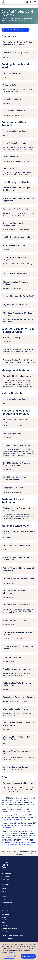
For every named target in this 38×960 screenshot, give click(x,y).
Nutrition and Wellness (7, 882)
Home (3, 6)
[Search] (31, 2)
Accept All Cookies (28, 956)
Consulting (4, 896)
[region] (19, 951)
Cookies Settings (9, 956)
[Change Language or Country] (27, 2)
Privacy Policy (12, 952)
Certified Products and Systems (12, 935)
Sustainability (5, 907)
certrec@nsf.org (13, 842)
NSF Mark (7, 827)
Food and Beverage (6, 873)
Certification (4, 894)
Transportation (5, 884)
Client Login (4, 931)
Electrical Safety (5, 910)
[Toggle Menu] (35, 2)
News (3, 922)
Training (3, 899)
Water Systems (5, 876)
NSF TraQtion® (5, 905)
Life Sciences (5, 879)
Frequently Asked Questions (9, 928)
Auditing (3, 891)
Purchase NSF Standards (9, 939)
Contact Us (4, 920)
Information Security (6, 902)
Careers (3, 917)
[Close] (36, 944)
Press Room (4, 925)
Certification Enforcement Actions (14, 819)
